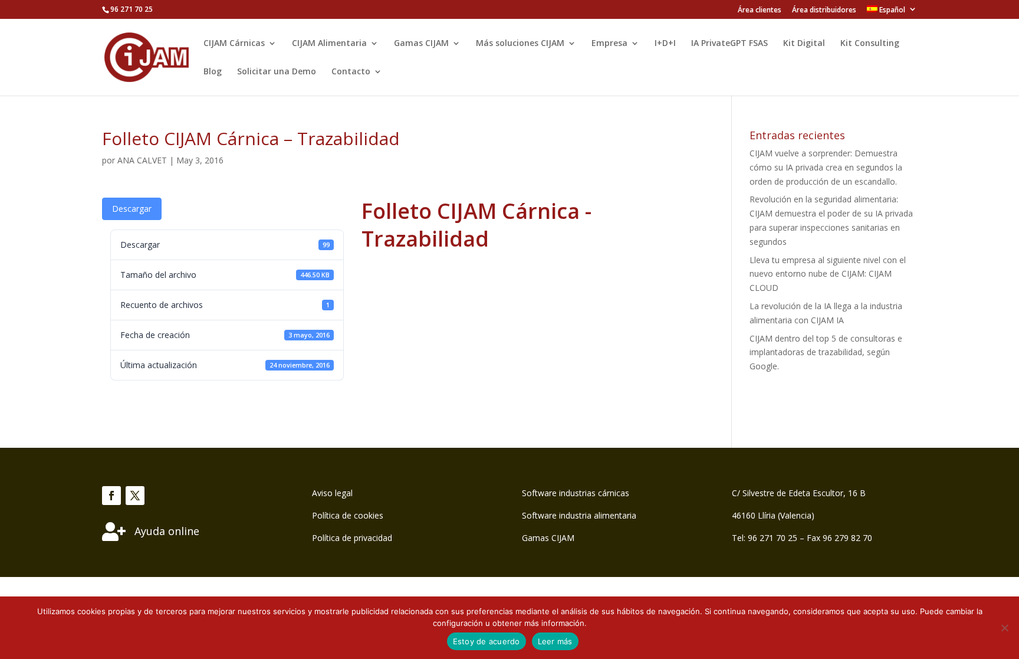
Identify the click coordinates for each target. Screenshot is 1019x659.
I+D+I (665, 43)
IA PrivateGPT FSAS (729, 43)
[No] (1004, 628)
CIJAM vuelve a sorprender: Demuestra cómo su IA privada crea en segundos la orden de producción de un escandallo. (826, 167)
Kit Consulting (869, 43)
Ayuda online (166, 531)
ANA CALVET (142, 160)
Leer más (555, 641)
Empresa (609, 43)
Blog (212, 72)
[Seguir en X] (135, 495)
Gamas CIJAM (421, 43)
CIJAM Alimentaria (329, 43)
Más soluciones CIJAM (520, 43)
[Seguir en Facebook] (111, 495)
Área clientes (759, 10)
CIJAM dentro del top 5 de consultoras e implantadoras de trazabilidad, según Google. (826, 352)
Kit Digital (804, 43)
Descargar (132, 208)
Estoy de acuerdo (486, 641)
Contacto (350, 72)
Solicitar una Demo (276, 72)
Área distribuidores (824, 10)
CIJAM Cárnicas (234, 43)
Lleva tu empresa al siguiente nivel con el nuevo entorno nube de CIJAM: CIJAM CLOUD (828, 274)
